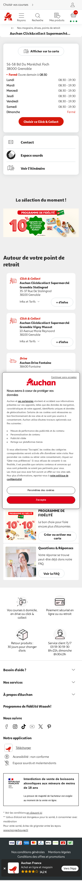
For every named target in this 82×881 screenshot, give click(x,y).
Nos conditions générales (28, 852)
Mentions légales (59, 852)
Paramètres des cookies (41, 490)
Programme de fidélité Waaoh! (27, 706)
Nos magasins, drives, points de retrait (38, 28)
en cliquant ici (34, 812)
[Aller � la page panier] (73, 17)
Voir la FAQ (51, 573)
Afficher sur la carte (44, 51)
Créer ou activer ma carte (57, 536)
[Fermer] (4, 868)
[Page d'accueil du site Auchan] (8, 17)
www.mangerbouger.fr (15, 830)
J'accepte (41, 499)
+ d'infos (62, 302)
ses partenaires (25, 401)
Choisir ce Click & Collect (41, 121)
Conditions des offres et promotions (41, 857)
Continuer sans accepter (64, 377)
